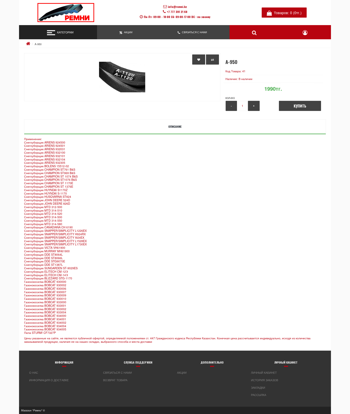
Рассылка (258, 395)
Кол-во (230, 98)
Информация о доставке (49, 380)
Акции (182, 372)
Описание (175, 126)
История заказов (264, 380)
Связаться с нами (117, 372)
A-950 (38, 44)
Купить (300, 106)
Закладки (258, 387)
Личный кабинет (264, 372)
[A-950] (122, 77)
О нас (33, 372)
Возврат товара (115, 380)
